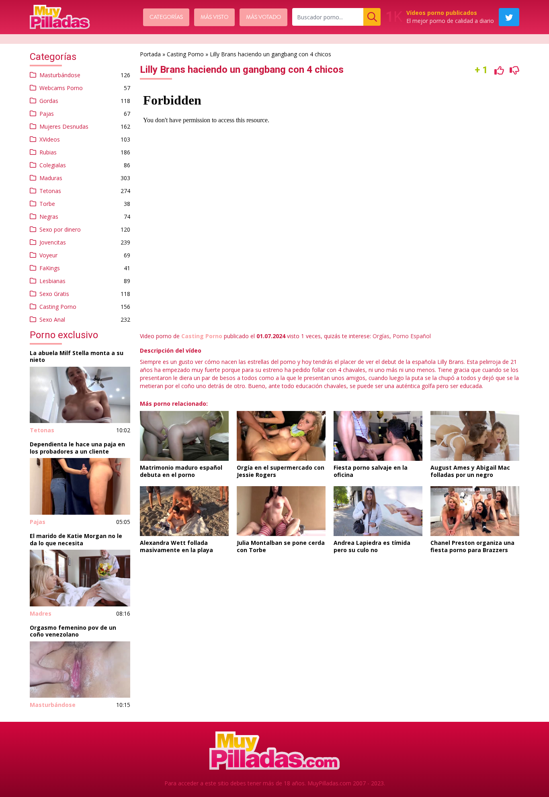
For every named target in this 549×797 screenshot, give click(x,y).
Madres (40, 613)
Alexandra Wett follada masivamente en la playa (176, 546)
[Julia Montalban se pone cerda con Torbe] (281, 511)
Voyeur (48, 255)
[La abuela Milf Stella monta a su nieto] (80, 395)
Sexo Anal (52, 319)
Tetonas (50, 191)
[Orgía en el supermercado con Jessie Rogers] (281, 436)
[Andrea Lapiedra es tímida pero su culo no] (378, 511)
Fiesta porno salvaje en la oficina (371, 471)
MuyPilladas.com (329, 783)
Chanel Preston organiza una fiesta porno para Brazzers (472, 546)
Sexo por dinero (60, 229)
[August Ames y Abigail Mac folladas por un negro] (474, 436)
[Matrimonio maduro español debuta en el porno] (184, 436)
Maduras (50, 178)
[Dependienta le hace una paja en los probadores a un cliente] (80, 486)
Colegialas (52, 165)
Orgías (381, 336)
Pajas (46, 113)
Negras (48, 216)
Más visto (214, 17)
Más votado (263, 17)
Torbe (47, 203)
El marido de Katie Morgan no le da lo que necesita (76, 539)
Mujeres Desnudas (63, 126)
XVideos (49, 139)
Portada (150, 54)
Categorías (166, 17)
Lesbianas (52, 281)
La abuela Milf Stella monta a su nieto (76, 356)
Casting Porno (57, 306)
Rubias (48, 152)
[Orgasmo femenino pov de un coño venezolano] (80, 669)
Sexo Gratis (54, 294)
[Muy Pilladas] (60, 17)
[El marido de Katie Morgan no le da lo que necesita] (80, 578)
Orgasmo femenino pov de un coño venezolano (73, 631)
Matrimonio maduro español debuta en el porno (181, 471)
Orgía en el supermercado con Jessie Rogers (280, 471)
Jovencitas (52, 242)
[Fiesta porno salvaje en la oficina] (378, 436)
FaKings (49, 268)
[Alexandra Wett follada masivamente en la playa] (184, 511)
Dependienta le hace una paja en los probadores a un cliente (77, 448)
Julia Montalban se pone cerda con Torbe (281, 546)
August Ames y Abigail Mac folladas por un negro (470, 471)
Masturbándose (59, 75)
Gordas (48, 101)
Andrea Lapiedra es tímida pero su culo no (372, 546)
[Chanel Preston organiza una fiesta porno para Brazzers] (474, 511)
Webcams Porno (61, 88)
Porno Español (412, 336)
